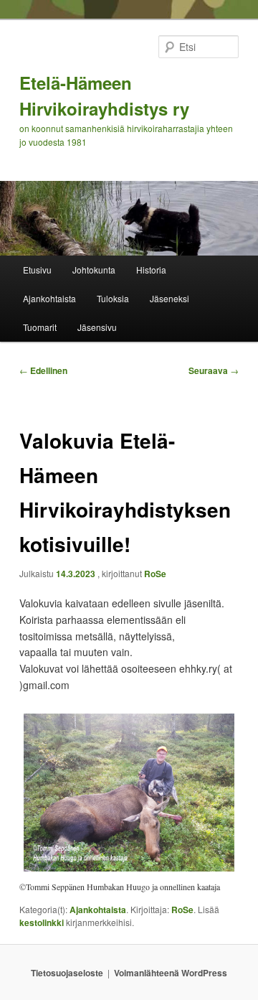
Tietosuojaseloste (67, 972)
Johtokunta (93, 269)
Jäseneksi (169, 298)
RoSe (155, 573)
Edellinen (43, 370)
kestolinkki (41, 922)
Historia (151, 269)
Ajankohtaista (49, 298)
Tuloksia (113, 298)
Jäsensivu (97, 327)
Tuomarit (40, 327)
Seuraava (213, 370)
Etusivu (37, 269)
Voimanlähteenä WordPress (170, 972)
